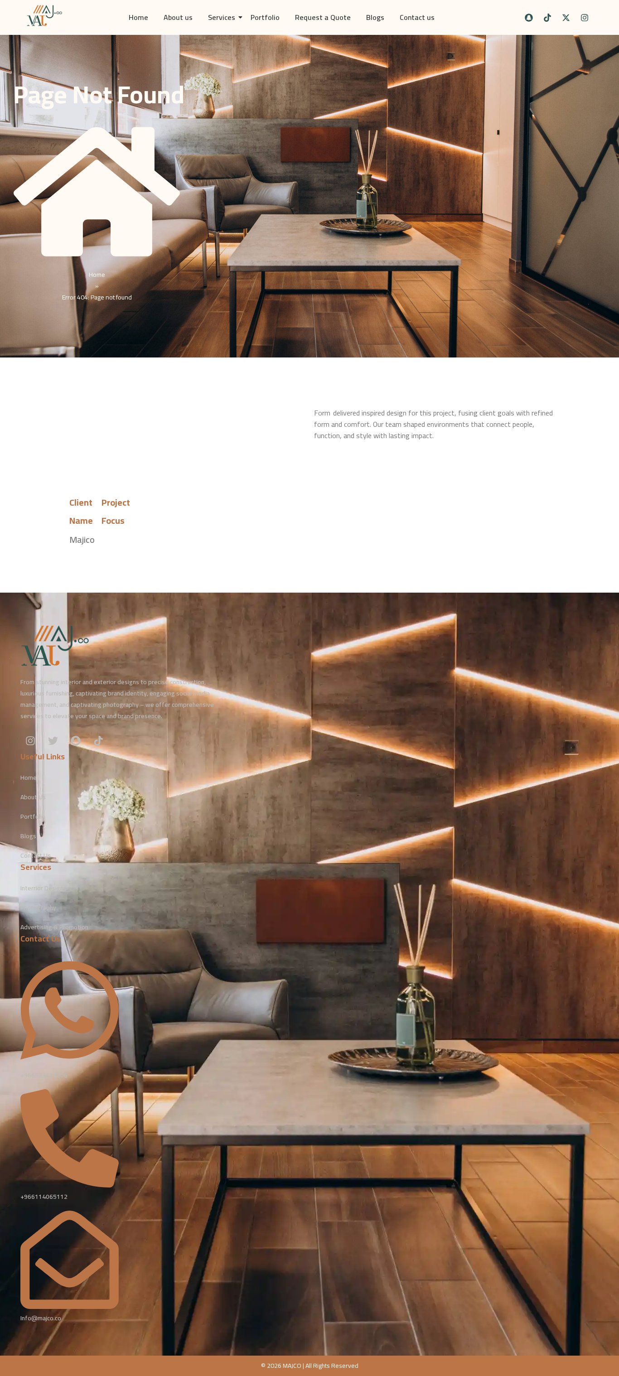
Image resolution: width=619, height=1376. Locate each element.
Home (138, 17)
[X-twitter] (566, 18)
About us (178, 17)
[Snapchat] (529, 18)
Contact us (417, 17)
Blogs (375, 17)
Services (221, 17)
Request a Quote (323, 17)
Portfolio (265, 17)
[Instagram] (584, 18)
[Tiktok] (547, 18)
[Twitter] (53, 741)
